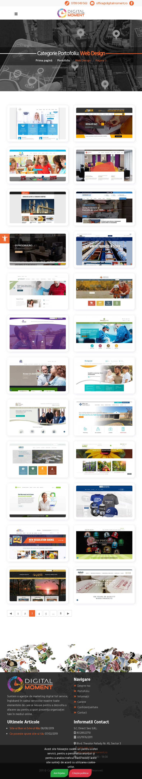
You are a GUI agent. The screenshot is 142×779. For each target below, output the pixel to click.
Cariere (81, 702)
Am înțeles (59, 773)
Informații (83, 696)
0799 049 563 (79, 3)
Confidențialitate (87, 707)
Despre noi (83, 686)
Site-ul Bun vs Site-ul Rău (25, 728)
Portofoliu (63, 60)
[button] (5, 238)
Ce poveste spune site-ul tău (27, 733)
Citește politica (80, 773)
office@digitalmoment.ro (111, 3)
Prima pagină (44, 60)
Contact (82, 712)
